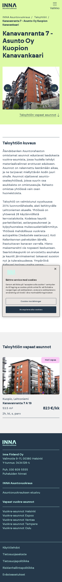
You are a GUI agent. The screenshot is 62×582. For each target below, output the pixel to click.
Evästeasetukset (14, 574)
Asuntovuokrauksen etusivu (21, 492)
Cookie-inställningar (31, 301)
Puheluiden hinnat (15, 473)
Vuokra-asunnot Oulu (17, 528)
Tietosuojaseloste (15, 554)
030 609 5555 (18, 469)
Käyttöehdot (11, 547)
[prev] (7, 88)
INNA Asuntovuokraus (16, 17)
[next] (54, 88)
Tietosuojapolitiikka (16, 561)
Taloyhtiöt (40, 17)
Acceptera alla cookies (31, 310)
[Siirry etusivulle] (10, 6)
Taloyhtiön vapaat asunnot (37, 115)
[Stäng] (55, 268)
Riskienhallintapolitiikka (18, 568)
